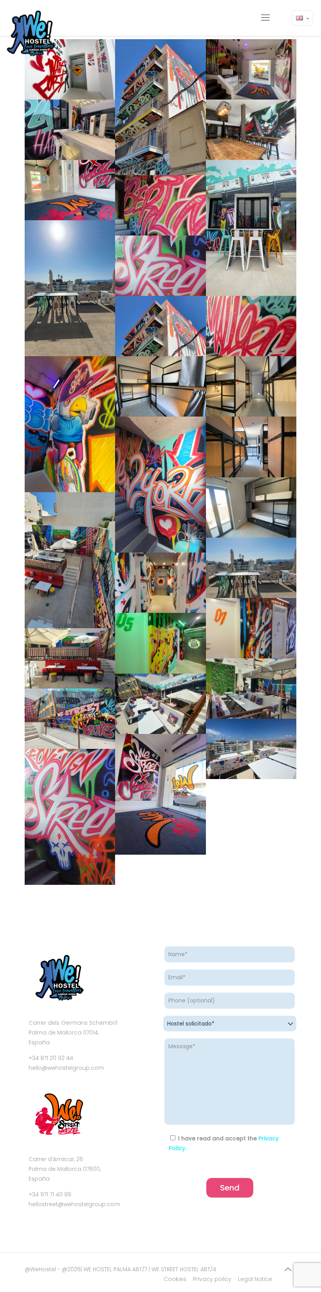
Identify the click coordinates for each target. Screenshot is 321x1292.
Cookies (175, 1279)
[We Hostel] (30, 33)
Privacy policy (212, 1279)
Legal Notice (255, 1279)
